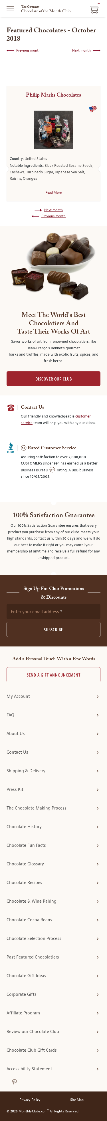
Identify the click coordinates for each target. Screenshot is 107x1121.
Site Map (77, 1100)
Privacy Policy (30, 1100)
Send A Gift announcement (53, 675)
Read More (53, 192)
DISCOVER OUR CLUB (53, 379)
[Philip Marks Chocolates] (53, 130)
